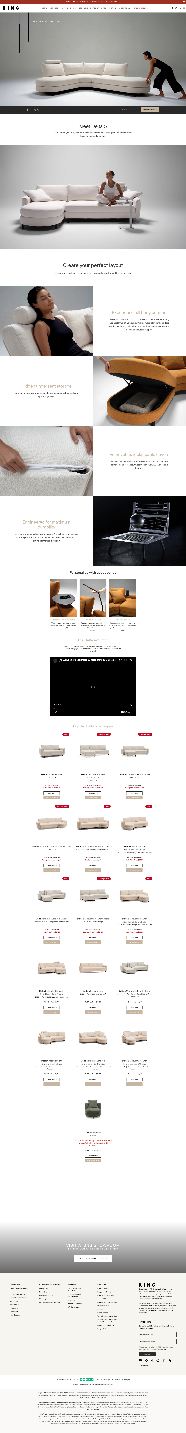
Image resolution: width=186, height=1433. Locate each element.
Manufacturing (14, 1305)
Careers (100, 1309)
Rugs (103, 8)
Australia (144, 1366)
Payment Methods (46, 1295)
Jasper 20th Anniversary (106, 1299)
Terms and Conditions (115, 1407)
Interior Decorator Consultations (74, 1295)
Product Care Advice (17, 1294)
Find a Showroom (45, 1292)
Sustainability (14, 1311)
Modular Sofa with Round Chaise (51, 846)
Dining (73, 8)
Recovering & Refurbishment (49, 1302)
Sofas (45, 8)
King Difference (103, 1288)
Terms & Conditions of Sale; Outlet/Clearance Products (107, 1321)
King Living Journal (104, 1292)
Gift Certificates (74, 1307)
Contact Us (43, 1288)
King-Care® (72, 1300)
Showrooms (125, 8)
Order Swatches (15, 1315)
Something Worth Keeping (107, 1302)
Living (65, 8)
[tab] (20, 1284)
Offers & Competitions (105, 1325)
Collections (13, 1308)
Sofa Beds (55, 8)
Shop (39, 21)
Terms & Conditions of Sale (107, 1316)
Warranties (13, 1301)
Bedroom (83, 8)
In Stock (112, 8)
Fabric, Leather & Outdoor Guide (19, 1290)
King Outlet (101, 1329)
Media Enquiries (103, 1306)
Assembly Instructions (17, 1298)
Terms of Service (156, 1349)
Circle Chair (93, 1132)
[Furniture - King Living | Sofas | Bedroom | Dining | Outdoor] (11, 8)
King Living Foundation (105, 1295)
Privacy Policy (143, 1349)
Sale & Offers (141, 8)
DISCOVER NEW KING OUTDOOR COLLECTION (91, 2)
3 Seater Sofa (93, 991)
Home (33, 21)
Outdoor (94, 8)
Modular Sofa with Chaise (134, 774)
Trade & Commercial (75, 1303)
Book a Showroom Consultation (74, 1290)
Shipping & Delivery (46, 1299)
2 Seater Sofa (51, 774)
